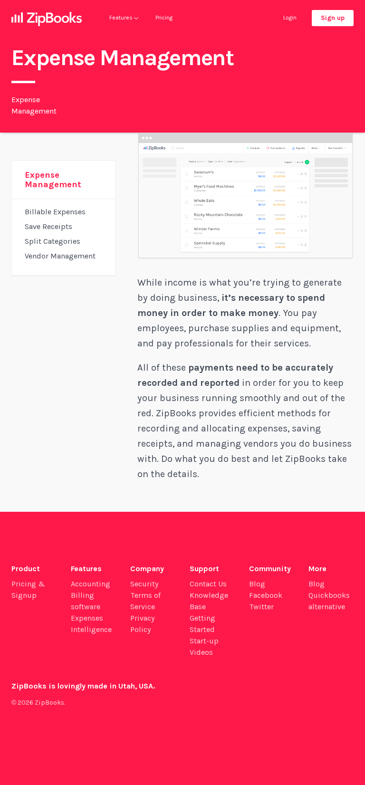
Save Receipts (48, 226)
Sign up (333, 18)
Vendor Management (60, 255)
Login (290, 17)
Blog (257, 583)
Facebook (265, 595)
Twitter (261, 606)
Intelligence (91, 629)
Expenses (87, 617)
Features (121, 17)
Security (144, 583)
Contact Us (208, 583)
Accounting (90, 583)
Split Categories (52, 241)
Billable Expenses (55, 211)
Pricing (164, 17)
